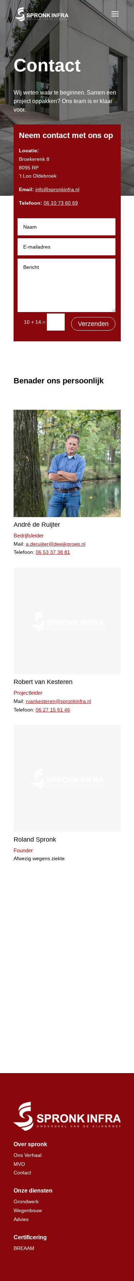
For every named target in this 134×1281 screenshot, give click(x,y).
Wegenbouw (28, 1210)
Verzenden (93, 323)
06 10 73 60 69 (61, 203)
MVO (19, 1164)
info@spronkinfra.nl (57, 189)
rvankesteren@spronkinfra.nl (58, 701)
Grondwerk (26, 1201)
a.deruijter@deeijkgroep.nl (55, 544)
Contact (22, 1172)
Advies (21, 1219)
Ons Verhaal (27, 1155)
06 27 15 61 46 (53, 710)
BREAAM (24, 1248)
